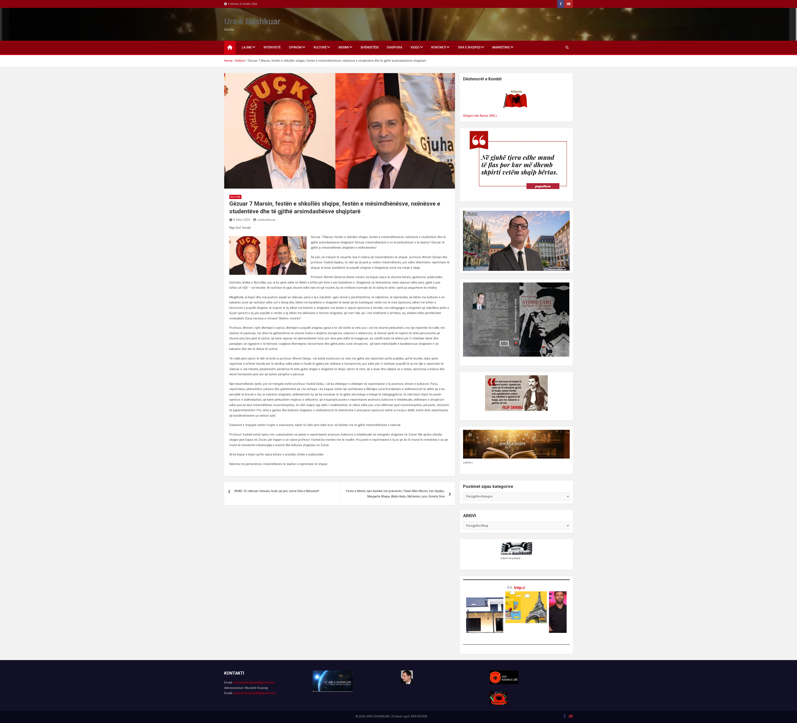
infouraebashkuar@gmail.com (253, 682)
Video (415, 47)
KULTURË (320, 47)
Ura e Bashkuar (252, 21)
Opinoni (295, 47)
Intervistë (272, 47)
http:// (519, 587)
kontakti (438, 47)
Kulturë (235, 197)
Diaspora (394, 47)
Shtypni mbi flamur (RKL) (480, 116)
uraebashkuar (266, 219)
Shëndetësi (370, 47)
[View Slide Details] (486, 607)
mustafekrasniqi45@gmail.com (254, 693)
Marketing (501, 47)
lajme (247, 47)
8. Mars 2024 (241, 219)
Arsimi (343, 47)
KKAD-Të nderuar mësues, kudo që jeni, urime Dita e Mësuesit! (277, 491)
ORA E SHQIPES (469, 47)
